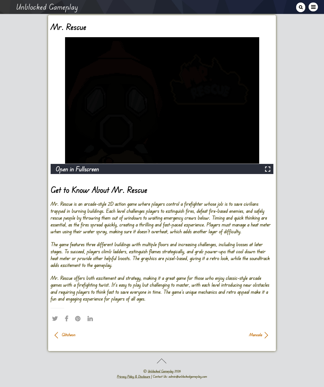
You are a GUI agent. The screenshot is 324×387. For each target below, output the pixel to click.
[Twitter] (56, 319)
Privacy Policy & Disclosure (133, 376)
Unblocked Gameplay (160, 371)
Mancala (215, 334)
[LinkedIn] (91, 319)
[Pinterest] (79, 319)
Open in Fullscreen (77, 168)
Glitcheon (68, 334)
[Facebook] (68, 319)
